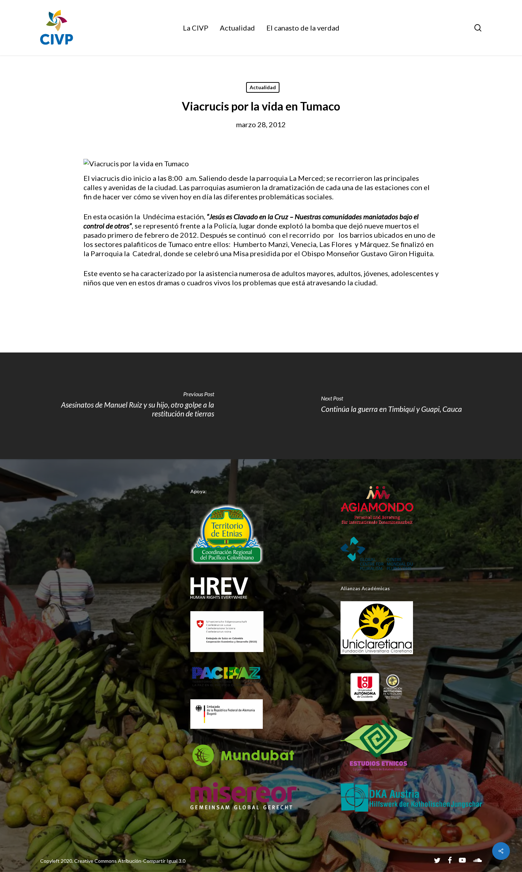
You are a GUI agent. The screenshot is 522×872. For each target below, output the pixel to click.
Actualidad (263, 87)
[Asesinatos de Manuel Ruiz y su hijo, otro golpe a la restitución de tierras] (130, 405)
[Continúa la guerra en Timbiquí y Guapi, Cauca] (391, 405)
